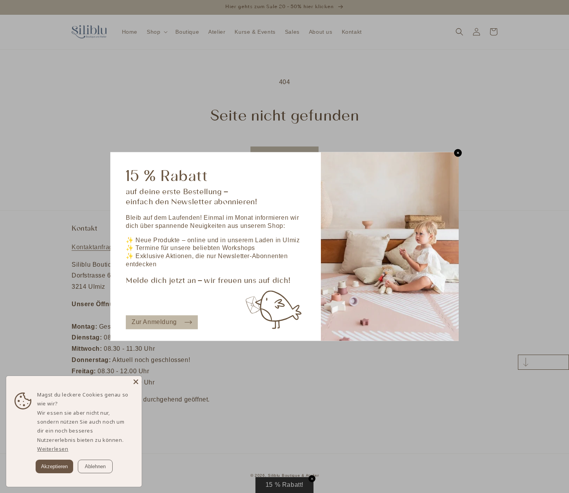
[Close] (136, 382)
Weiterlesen (53, 448)
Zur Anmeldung (154, 322)
